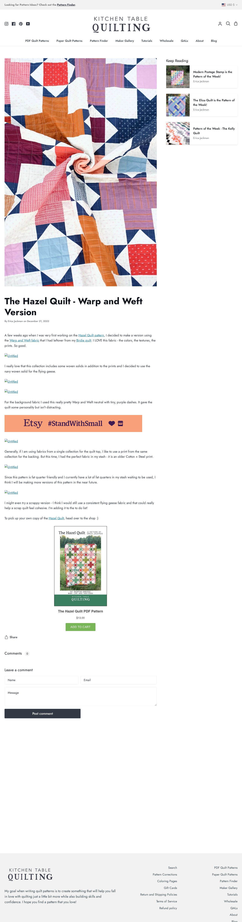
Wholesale (230, 901)
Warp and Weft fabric (24, 340)
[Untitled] (11, 356)
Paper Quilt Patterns (224, 874)
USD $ (230, 5)
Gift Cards (170, 888)
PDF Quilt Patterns (225, 867)
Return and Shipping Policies (158, 894)
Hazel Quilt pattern (91, 335)
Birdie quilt (83, 340)
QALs (233, 908)
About (233, 915)
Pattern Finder (228, 881)
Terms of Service (166, 901)
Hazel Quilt (56, 518)
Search (172, 867)
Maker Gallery (228, 888)
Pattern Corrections (165, 874)
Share (13, 637)
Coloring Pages (167, 881)
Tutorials (232, 894)
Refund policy (168, 908)
